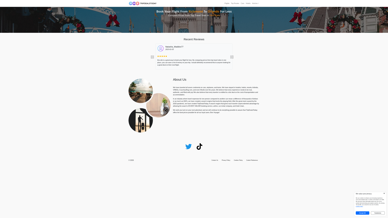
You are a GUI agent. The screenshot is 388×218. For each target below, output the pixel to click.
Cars (242, 3)
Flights (227, 3)
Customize (377, 213)
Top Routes (235, 3)
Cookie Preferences (252, 160)
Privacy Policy (226, 160)
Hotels (248, 3)
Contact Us (215, 160)
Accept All (362, 213)
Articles (254, 3)
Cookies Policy (238, 160)
